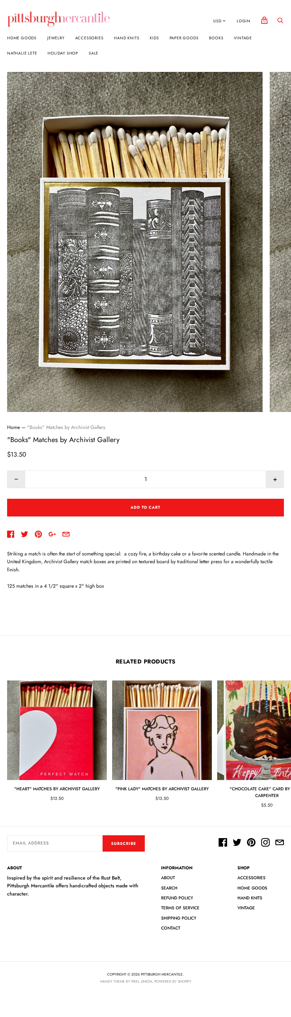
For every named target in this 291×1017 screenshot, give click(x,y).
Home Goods (22, 38)
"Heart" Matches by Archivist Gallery (57, 789)
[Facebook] (223, 843)
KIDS (154, 38)
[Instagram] (265, 843)
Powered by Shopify (172, 981)
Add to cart (145, 507)
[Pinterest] (251, 843)
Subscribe (123, 843)
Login (244, 21)
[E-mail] (279, 843)
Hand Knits (126, 38)
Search (169, 888)
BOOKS (216, 38)
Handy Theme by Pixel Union (126, 981)
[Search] (280, 22)
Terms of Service (180, 908)
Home (13, 427)
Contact (170, 928)
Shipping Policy (178, 918)
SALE (93, 53)
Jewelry (56, 38)
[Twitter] (237, 843)
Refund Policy (177, 898)
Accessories (89, 38)
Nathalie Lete (22, 53)
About (168, 878)
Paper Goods (184, 38)
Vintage (243, 38)
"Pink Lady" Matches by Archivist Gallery (162, 789)
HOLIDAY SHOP (63, 53)
